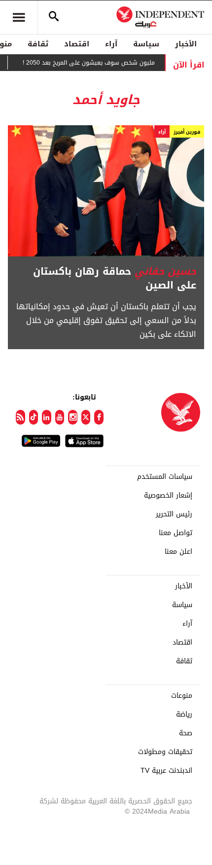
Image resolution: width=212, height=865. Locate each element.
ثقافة (38, 44)
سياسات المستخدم (164, 476)
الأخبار (186, 44)
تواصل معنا (175, 533)
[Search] (54, 17)
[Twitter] (86, 417)
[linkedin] (46, 417)
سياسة (146, 44)
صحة (185, 733)
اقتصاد (76, 44)
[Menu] (18, 17)
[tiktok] (33, 417)
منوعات (181, 695)
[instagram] (72, 417)
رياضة (184, 714)
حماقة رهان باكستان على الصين (114, 278)
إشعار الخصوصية (168, 495)
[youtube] (60, 417)
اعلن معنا (178, 551)
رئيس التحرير (174, 514)
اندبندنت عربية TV (166, 770)
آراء (111, 44)
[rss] (20, 417)
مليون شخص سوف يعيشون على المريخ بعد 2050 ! (95, 62)
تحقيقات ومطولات (165, 752)
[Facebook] (99, 417)
